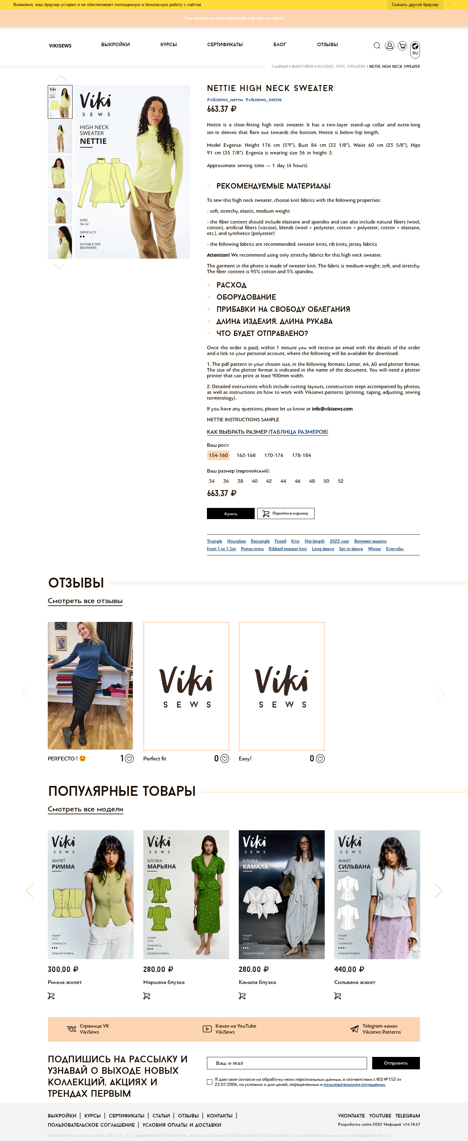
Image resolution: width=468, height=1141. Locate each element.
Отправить (396, 1063)
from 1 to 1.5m (221, 549)
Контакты (220, 1116)
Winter (374, 549)
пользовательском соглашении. (354, 1084)
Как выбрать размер (267, 431)
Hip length (315, 541)
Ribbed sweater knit (288, 549)
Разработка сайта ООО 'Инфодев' (370, 1124)
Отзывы (327, 44)
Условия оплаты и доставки (182, 1125)
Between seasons (370, 541)
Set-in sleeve (351, 549)
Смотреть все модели (85, 809)
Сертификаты (225, 44)
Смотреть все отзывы (85, 600)
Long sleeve (323, 549)
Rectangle (260, 541)
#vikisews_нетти (225, 99)
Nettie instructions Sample (243, 420)
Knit (295, 541)
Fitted (280, 541)
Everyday (395, 549)
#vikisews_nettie (263, 99)
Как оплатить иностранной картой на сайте (234, 18)
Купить (231, 514)
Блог (280, 44)
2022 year (339, 541)
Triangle (214, 541)
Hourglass (236, 541)
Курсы (168, 44)
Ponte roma (252, 549)
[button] (60, 80)
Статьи (161, 1116)
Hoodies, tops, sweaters (341, 67)
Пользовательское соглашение (91, 1125)
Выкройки (115, 44)
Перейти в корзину (290, 513)
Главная (280, 67)
